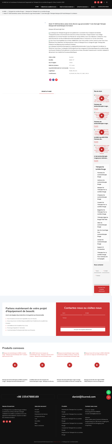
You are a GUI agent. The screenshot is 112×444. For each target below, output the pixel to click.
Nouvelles (37, 421)
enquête (96, 108)
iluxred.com (49, 442)
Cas (36, 418)
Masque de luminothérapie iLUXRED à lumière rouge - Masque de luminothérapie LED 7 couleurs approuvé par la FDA (14, 380)
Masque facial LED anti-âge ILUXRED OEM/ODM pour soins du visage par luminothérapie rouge (94, 380)
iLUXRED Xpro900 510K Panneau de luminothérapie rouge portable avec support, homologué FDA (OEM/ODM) (101, 138)
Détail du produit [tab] (47, 91)
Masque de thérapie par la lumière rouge (38, 11)
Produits (37, 412)
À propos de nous (40, 416)
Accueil (37, 409)
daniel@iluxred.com (84, 396)
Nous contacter (39, 425)
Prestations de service (41, 414)
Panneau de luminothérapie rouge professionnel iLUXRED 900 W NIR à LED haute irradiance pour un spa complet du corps (101, 122)
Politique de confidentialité (70, 442)
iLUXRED (4, 11)
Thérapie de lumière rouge (16, 11)
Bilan (36, 423)
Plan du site (57, 442)
